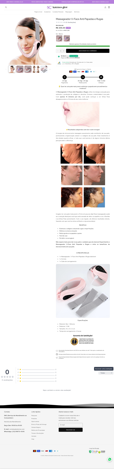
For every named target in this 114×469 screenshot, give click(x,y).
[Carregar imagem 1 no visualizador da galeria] (11, 69)
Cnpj (32, 439)
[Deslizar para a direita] (50, 69)
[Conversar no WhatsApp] (109, 459)
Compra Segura (36, 427)
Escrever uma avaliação (103, 369)
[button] (6, 7)
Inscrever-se (70, 430)
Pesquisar (34, 415)
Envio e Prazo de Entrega (38, 424)
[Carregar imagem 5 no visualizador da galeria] (44, 69)
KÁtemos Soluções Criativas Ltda (52, 455)
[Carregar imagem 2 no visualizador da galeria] (19, 69)
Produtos (34, 418)
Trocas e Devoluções (37, 433)
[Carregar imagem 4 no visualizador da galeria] (36, 69)
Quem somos (35, 421)
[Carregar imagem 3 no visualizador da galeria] (28, 69)
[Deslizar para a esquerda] (6, 69)
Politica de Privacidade (38, 430)
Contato (33, 436)
